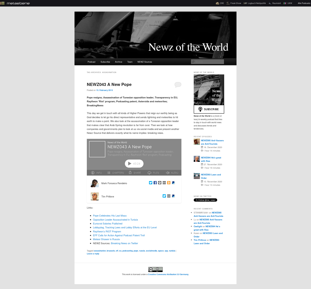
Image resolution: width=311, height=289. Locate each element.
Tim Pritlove (200, 239)
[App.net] (159, 183)
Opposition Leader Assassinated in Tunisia (115, 219)
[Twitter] (150, 183)
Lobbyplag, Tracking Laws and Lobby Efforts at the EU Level (125, 227)
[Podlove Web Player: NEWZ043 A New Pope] (134, 157)
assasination (100, 250)
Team (129, 61)
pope (136, 250)
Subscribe (105, 61)
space (161, 250)
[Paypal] (172, 183)
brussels (111, 250)
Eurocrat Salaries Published (107, 223)
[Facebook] (154, 183)
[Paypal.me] (172, 196)
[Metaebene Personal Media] (168, 196)
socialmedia (151, 250)
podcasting (127, 250)
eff (117, 250)
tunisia (172, 250)
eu (120, 250)
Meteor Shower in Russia (106, 239)
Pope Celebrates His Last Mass (110, 215)
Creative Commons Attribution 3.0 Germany (168, 274)
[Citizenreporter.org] (163, 183)
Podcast (91, 61)
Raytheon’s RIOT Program (107, 231)
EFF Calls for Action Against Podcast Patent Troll (119, 235)
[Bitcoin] (168, 183)
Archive (118, 61)
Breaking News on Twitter (124, 243)
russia (142, 250)
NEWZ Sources (145, 61)
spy (166, 250)
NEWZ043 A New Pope (109, 84)
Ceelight (198, 226)
